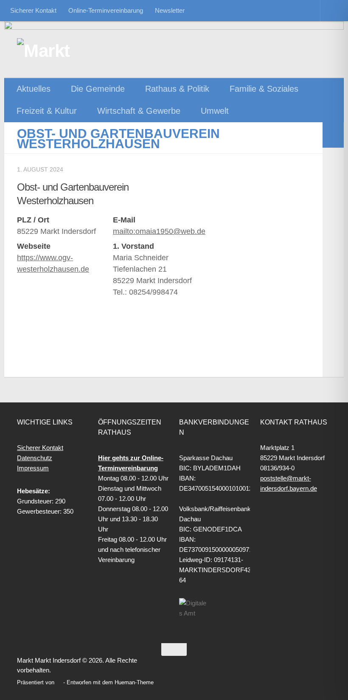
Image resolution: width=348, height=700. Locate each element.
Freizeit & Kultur (47, 110)
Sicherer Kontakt (33, 10)
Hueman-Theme (134, 682)
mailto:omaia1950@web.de (159, 231)
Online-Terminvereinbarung (105, 10)
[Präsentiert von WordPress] (59, 682)
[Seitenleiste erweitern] (333, 135)
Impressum (33, 468)
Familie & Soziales (264, 88)
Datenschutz (34, 457)
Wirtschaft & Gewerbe (138, 110)
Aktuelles (34, 88)
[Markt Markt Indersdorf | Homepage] (62, 51)
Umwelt (215, 110)
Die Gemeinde (98, 88)
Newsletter (170, 10)
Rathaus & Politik (177, 88)
